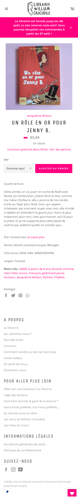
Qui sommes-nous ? (18, 334)
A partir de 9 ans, (39, 269)
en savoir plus (36, 237)
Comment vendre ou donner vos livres (30, 352)
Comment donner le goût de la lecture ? (31, 401)
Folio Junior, (19, 273)
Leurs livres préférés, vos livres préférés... (31, 407)
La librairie (11, 327)
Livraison (10, 346)
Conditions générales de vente (24, 444)
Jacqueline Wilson (39, 115)
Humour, (10, 277)
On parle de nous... (16, 364)
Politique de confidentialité (22, 450)
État (6, 159)
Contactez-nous (15, 370)
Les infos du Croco (16, 425)
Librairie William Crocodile (28, 481)
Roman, (48, 277)
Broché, (57, 269)
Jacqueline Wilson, (29, 277)
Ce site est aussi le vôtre (20, 413)
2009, (23, 269)
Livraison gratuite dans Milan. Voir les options (39, 149)
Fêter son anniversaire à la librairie (28, 389)
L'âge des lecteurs (16, 395)
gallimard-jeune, (53, 273)
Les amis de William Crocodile (24, 419)
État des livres (13, 340)
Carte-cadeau (13, 358)
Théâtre (59, 277)
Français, (35, 273)
